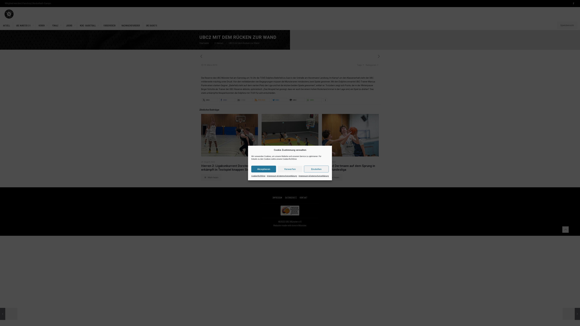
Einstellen (316, 169)
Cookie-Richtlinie (258, 176)
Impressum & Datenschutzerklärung (282, 176)
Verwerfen (290, 169)
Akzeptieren (263, 169)
